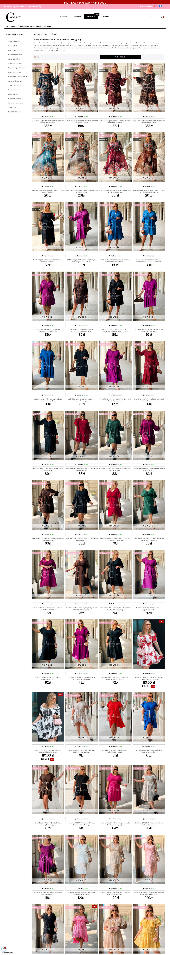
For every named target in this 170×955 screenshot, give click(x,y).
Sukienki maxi (13, 94)
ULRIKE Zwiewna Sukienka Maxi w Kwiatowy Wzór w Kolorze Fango (82, 191)
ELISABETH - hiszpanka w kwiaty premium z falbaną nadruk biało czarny (48, 751)
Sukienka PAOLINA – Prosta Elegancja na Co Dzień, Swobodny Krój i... (115, 824)
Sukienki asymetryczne (16, 68)
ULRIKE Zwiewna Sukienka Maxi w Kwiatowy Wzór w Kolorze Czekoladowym (149, 191)
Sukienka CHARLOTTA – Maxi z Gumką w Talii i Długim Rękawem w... (115, 400)
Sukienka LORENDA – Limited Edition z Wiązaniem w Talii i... (148, 609)
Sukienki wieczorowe (15, 103)
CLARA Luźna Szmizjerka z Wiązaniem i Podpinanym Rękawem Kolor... (48, 330)
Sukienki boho (13, 46)
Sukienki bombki (14, 41)
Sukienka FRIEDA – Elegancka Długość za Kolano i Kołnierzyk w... (149, 330)
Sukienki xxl (12, 107)
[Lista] (38, 56)
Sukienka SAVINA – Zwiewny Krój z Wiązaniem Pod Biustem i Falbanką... (115, 539)
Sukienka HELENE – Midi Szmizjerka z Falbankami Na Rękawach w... (82, 470)
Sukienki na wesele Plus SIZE (18, 77)
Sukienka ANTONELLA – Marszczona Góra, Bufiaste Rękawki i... (149, 824)
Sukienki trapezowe (15, 63)
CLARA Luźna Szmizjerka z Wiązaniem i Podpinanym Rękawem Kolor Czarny (115, 330)
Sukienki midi (12, 90)
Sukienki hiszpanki (14, 99)
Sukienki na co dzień (15, 50)
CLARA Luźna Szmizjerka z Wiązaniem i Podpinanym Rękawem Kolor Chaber (149, 261)
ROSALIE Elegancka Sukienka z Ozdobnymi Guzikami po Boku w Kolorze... (81, 261)
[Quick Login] (156, 17)
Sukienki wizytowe (14, 72)
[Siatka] (35, 56)
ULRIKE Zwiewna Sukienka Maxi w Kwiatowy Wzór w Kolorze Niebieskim (48, 191)
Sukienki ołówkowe (15, 81)
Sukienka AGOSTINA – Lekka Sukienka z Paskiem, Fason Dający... (82, 751)
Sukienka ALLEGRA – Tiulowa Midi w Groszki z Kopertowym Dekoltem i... (81, 894)
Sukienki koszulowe (15, 55)
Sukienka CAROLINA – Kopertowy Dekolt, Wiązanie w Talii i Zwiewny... (81, 678)
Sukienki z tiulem (14, 59)
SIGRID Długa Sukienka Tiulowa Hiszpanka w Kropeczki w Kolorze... (48, 261)
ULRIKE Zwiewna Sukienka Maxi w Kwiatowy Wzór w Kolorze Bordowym (115, 191)
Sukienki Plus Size (14, 34)
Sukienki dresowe (14, 112)
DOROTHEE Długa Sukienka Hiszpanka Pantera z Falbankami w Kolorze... (48, 122)
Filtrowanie (128, 57)
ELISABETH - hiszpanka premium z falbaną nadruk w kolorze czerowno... (149, 678)
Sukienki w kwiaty (14, 85)
